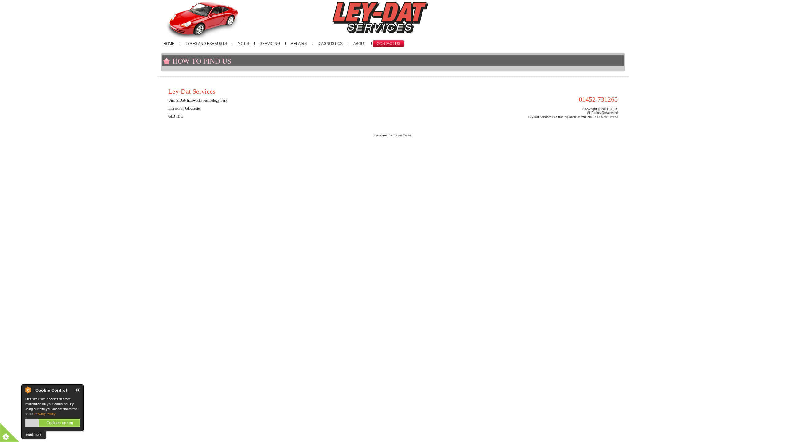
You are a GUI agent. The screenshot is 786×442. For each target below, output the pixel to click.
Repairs (299, 43)
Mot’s (243, 43)
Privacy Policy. (45, 414)
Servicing (270, 43)
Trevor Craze (402, 135)
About (359, 43)
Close (78, 390)
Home (168, 43)
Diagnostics (330, 43)
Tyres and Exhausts (206, 43)
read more (33, 434)
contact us (388, 43)
